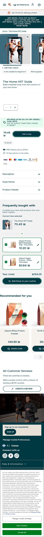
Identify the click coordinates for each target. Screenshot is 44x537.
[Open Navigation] (4, 5)
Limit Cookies (22, 526)
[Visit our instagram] (4, 455)
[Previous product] (35, 357)
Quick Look (16, 349)
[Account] (33, 5)
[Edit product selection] (38, 245)
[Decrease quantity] (6, 107)
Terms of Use (10, 514)
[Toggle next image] (41, 49)
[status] (10, 107)
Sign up (10, 432)
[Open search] (10, 5)
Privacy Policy (35, 512)
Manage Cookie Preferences (16, 440)
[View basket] (39, 5)
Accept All (22, 532)
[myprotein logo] (21, 5)
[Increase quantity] (15, 107)
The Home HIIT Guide (17, 31)
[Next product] (40, 357)
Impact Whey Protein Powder (15, 332)
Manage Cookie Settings (22, 519)
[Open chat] (16, 455)
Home (4, 31)
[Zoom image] (28, 37)
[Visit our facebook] (10, 455)
